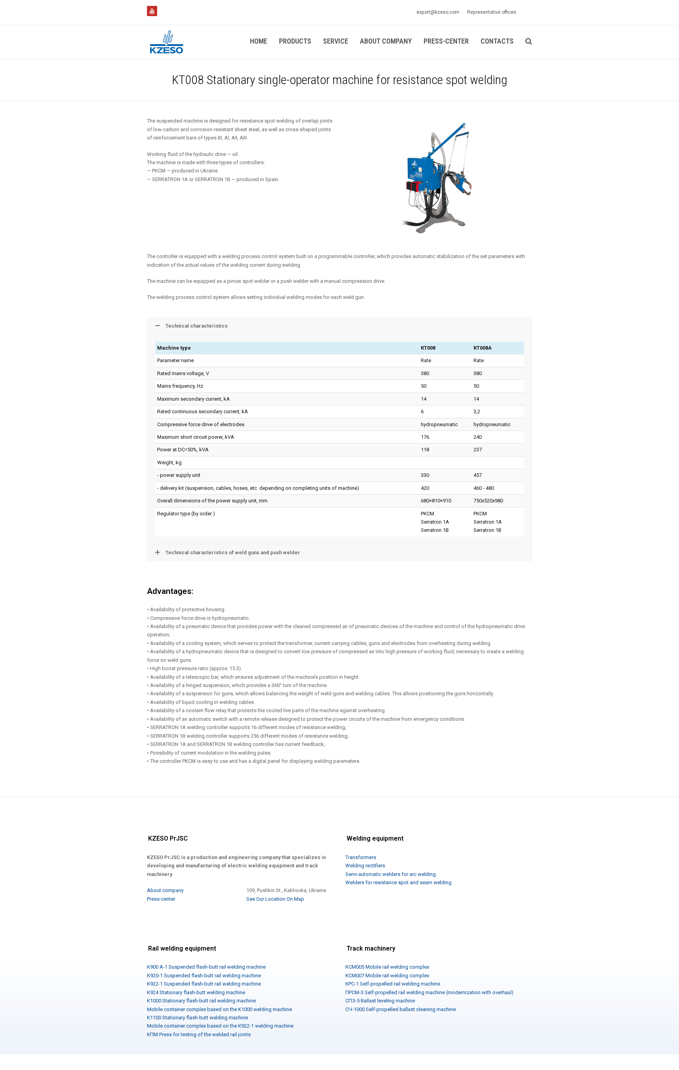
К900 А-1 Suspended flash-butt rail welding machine (206, 967)
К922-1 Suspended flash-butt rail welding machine (204, 984)
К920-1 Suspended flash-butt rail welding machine (204, 975)
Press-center (161, 899)
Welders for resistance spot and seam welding (398, 882)
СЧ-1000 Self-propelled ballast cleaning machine (400, 1009)
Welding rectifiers (365, 865)
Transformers (360, 857)
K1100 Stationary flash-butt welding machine (197, 1018)
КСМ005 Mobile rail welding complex (387, 967)
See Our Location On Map (275, 899)
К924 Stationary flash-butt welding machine (196, 992)
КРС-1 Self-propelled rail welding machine (392, 984)
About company (165, 890)
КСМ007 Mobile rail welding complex (387, 975)
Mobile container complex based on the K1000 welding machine (219, 1009)
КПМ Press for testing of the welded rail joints (199, 1034)
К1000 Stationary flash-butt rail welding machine (201, 1001)
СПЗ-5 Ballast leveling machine (380, 1001)
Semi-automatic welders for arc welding (390, 874)
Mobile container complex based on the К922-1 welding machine (220, 1026)
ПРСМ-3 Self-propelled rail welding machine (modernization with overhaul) (429, 992)
